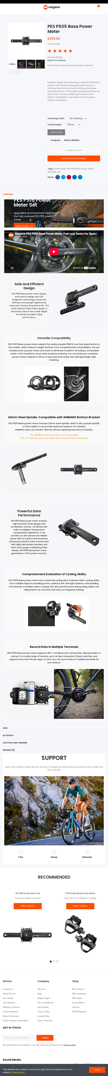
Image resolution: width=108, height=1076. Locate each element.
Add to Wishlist (72, 140)
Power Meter (60, 168)
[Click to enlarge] (13, 54)
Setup (54, 857)
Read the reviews (57, 60)
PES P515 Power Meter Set (28, 893)
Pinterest (69, 177)
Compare (55, 140)
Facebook (57, 177)
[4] (65, 51)
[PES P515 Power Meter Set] (28, 935)
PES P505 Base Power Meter (80, 168)
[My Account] (102, 7)
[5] (70, 51)
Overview (8, 194)
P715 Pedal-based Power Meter (80, 893)
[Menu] (4, 7)
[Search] (92, 7)
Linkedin (74, 177)
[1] (50, 51)
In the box (8, 735)
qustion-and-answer (15, 742)
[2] (55, 51)
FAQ (20, 857)
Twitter (63, 177)
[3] (60, 51)
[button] (11, 40)
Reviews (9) (9, 750)
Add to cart (56, 132)
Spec (5, 728)
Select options (28, 905)
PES (58, 172)
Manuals (87, 857)
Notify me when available (74, 158)
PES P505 (52, 172)
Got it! (97, 1070)
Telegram (80, 177)
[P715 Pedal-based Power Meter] (80, 935)
